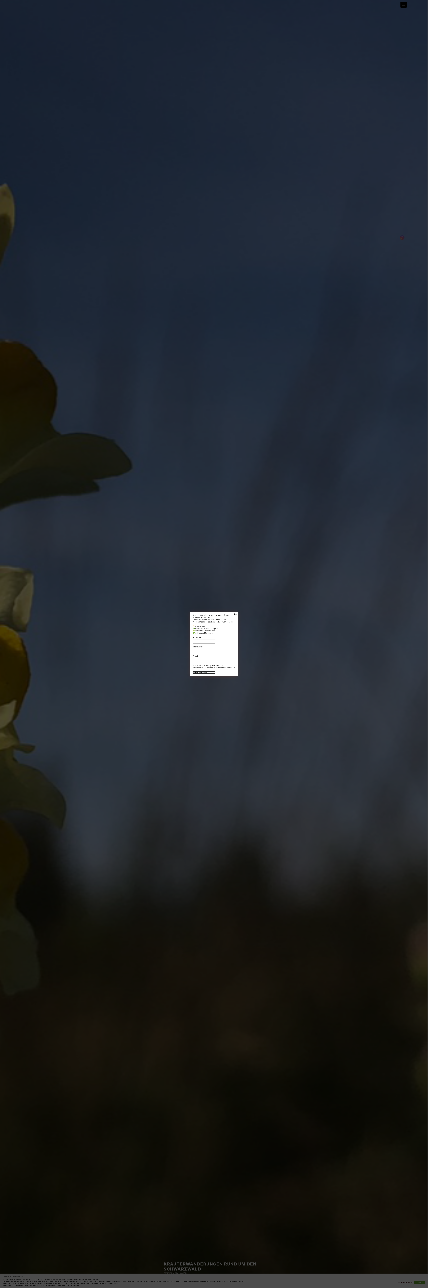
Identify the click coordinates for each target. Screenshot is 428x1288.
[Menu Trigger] (403, 5)
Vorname (197, 637)
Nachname (198, 647)
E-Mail (196, 656)
